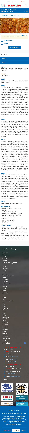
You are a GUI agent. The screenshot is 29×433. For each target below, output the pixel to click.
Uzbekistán (5, 337)
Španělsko (5, 258)
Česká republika (6, 283)
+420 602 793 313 (13, 359)
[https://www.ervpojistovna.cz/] (7, 398)
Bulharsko (5, 253)
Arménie (4, 270)
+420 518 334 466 (11, 373)
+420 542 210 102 (15, 356)
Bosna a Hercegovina (8, 276)
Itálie (3, 254)
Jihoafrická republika (7, 301)
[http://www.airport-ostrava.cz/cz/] (22, 404)
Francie (4, 288)
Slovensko (5, 326)
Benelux (4, 274)
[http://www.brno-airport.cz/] (22, 397)
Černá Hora (5, 281)
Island (4, 297)
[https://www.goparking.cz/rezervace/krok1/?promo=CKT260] (7, 403)
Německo (4, 310)
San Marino (5, 324)
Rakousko (5, 319)
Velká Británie (6, 338)
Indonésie (5, 294)
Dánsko (4, 285)
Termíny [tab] (3, 58)
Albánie (4, 267)
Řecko (4, 256)
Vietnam (4, 340)
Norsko (4, 311)
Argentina (5, 268)
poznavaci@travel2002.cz (15, 376)
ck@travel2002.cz (13, 361)
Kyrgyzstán (5, 302)
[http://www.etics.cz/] (22, 389)
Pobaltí (4, 313)
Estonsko (4, 286)
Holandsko (5, 292)
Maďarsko (5, 308)
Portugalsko (5, 317)
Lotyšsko (4, 306)
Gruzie (4, 290)
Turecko (4, 260)
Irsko (3, 295)
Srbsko (4, 331)
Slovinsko (5, 328)
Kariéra (23, 1)
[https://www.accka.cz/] (7, 387)
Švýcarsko (5, 333)
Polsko (4, 315)
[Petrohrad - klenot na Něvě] (14, 25)
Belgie (4, 272)
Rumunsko (5, 322)
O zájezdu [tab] (5, 54)
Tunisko (4, 335)
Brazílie (4, 277)
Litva (3, 304)
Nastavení (23, 430)
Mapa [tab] (3, 62)
